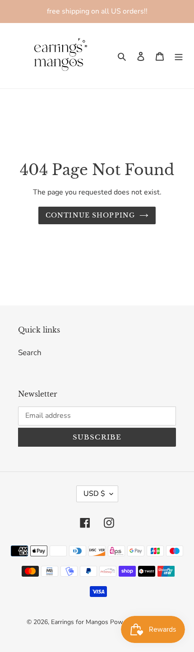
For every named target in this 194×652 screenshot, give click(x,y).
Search (30, 352)
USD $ (94, 494)
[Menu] (178, 56)
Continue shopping (90, 215)
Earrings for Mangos (79, 622)
